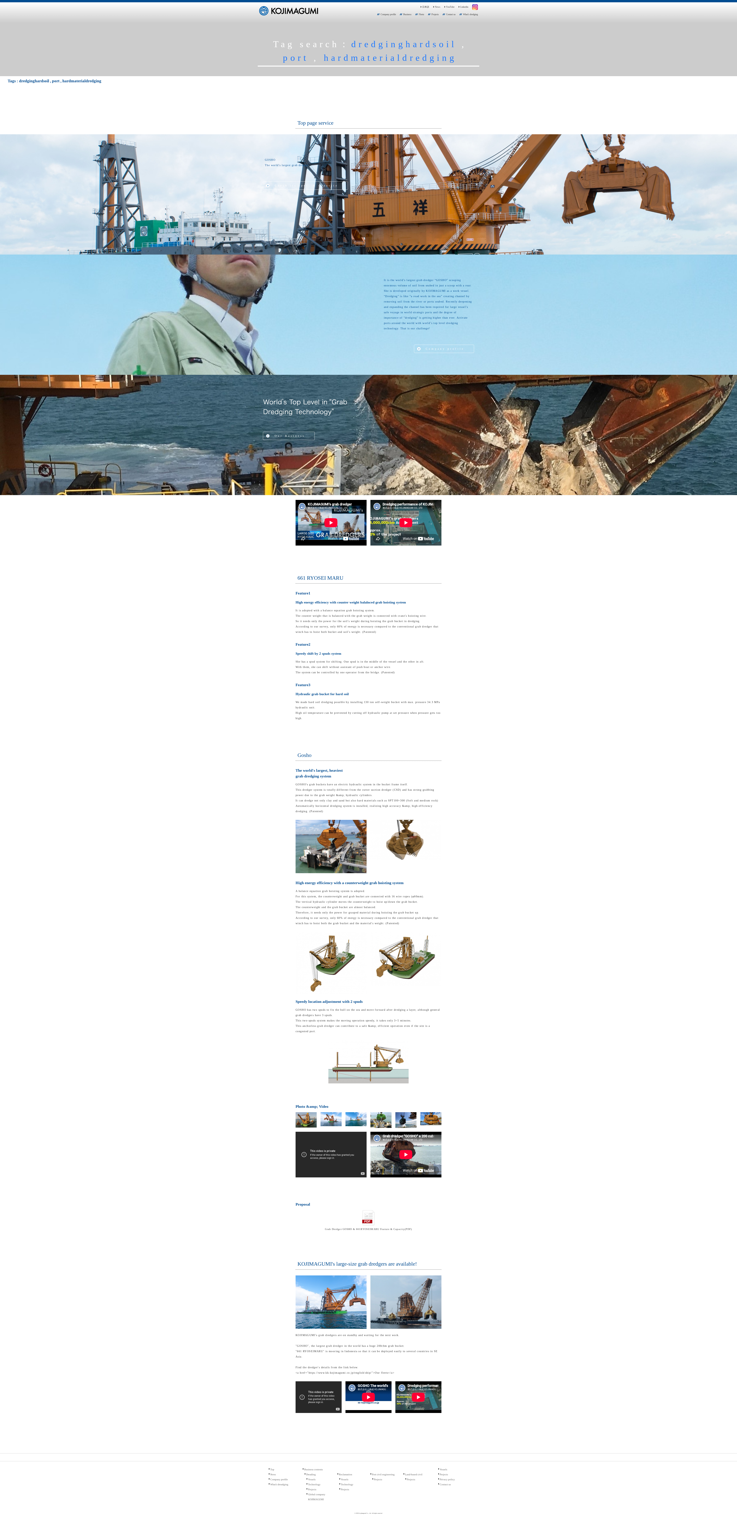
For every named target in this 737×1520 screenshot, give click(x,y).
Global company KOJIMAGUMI (316, 1497)
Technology (314, 1484)
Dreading (311, 1474)
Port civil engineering (383, 1474)
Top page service (315, 123)
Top (272, 1469)
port (296, 58)
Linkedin (464, 7)
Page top (729, 1512)
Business (407, 14)
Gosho (304, 755)
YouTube (450, 7)
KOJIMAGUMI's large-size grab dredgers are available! (357, 1264)
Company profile (388, 14)
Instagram (475, 7)
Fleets (421, 14)
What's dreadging (279, 1484)
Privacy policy (447, 1479)
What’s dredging (470, 14)
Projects (435, 14)
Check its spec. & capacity (306, 185)
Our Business (290, 435)
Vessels (312, 1479)
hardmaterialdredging (390, 58)
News (437, 7)
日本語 (425, 7)
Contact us (451, 14)
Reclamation (345, 1474)
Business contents (313, 1469)
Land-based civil (413, 1474)
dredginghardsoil (404, 44)
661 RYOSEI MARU (320, 578)
